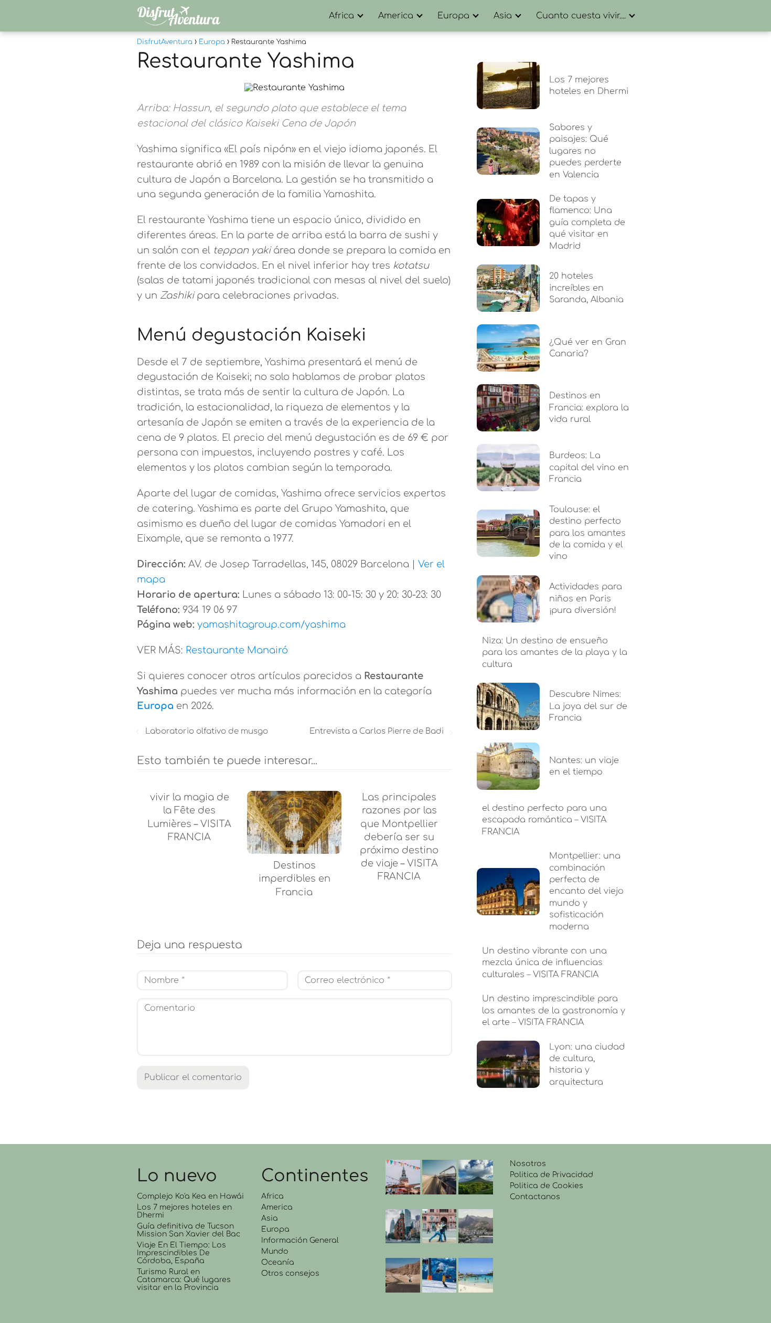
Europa (453, 15)
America (395, 15)
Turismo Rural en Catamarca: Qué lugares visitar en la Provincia (184, 1280)
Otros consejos (290, 1273)
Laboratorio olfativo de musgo (206, 731)
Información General (300, 1240)
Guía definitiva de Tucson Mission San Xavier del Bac (188, 1230)
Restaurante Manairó (237, 650)
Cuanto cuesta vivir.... (581, 15)
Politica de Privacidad (551, 1175)
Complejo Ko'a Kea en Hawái (190, 1196)
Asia (503, 15)
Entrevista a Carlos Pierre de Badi (376, 731)
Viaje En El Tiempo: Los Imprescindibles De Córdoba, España (181, 1253)
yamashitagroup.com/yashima (271, 624)
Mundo (274, 1251)
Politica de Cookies (546, 1186)
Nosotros (528, 1164)
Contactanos (535, 1197)
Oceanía (277, 1262)
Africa (341, 15)
